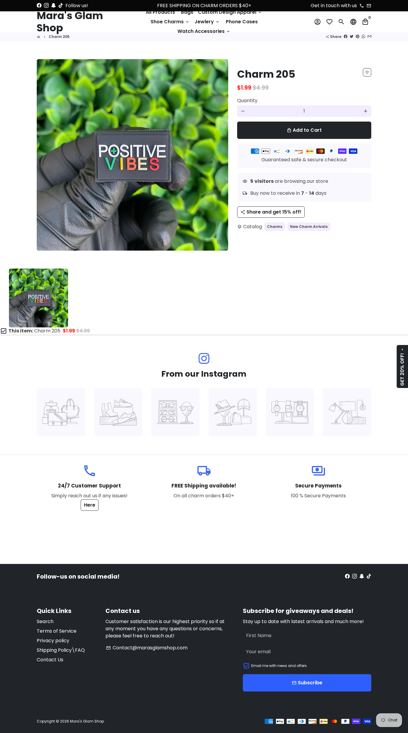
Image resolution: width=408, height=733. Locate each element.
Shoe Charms (170, 21)
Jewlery (207, 21)
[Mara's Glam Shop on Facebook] (39, 5)
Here (89, 505)
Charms (274, 226)
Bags (187, 12)
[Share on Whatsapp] (363, 36)
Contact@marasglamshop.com (147, 647)
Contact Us (50, 659)
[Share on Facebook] (345, 36)
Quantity (247, 100)
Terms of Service (56, 631)
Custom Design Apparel (230, 12)
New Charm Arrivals (309, 226)
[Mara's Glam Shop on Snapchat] (53, 5)
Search (45, 621)
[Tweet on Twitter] (351, 36)
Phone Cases (242, 21)
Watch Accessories (204, 31)
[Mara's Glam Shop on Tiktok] (60, 5)
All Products (160, 12)
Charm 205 (59, 36)
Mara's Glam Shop (87, 721)
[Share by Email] (369, 36)
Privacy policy (53, 640)
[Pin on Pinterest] (357, 36)
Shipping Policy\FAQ (61, 650)
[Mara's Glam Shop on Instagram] (46, 5)
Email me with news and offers (279, 665)
